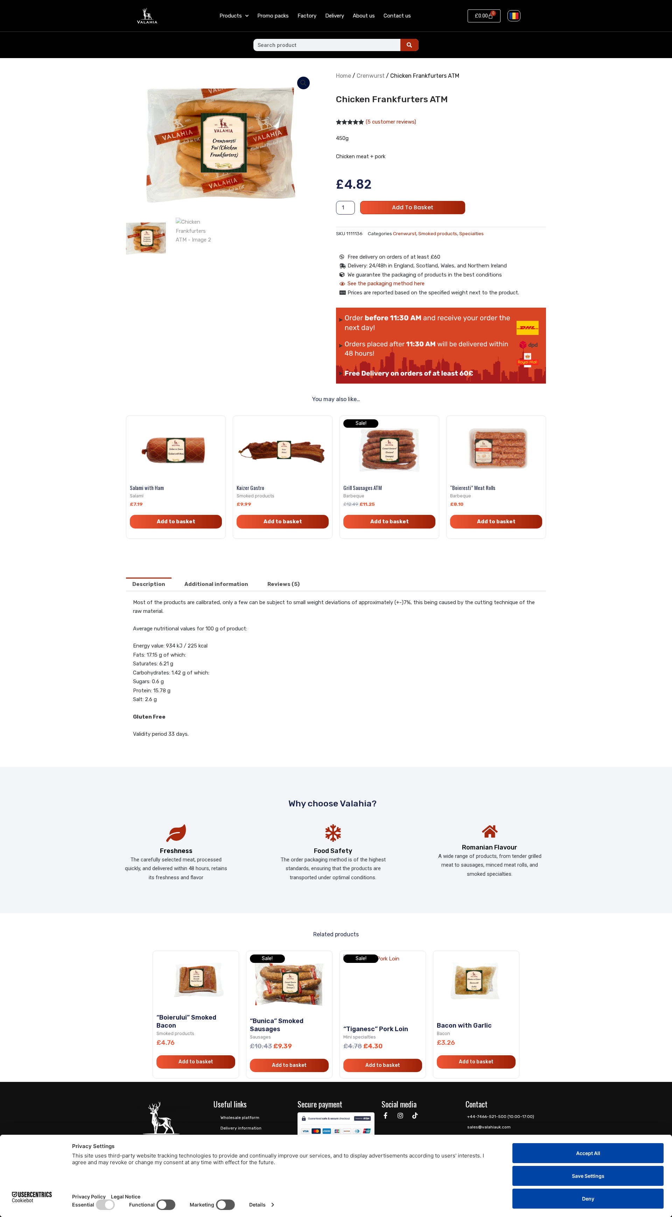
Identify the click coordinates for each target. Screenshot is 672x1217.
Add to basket (412, 207)
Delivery (334, 16)
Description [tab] (148, 584)
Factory (307, 16)
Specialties (471, 233)
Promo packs (273, 16)
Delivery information (240, 1128)
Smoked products (437, 233)
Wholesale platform (239, 1117)
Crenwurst (371, 75)
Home (343, 75)
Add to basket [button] (176, 521)
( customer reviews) (391, 122)
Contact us (397, 16)
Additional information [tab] (216, 584)
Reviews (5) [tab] (283, 584)
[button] (303, 83)
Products (230, 16)
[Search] (409, 45)
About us (364, 16)
